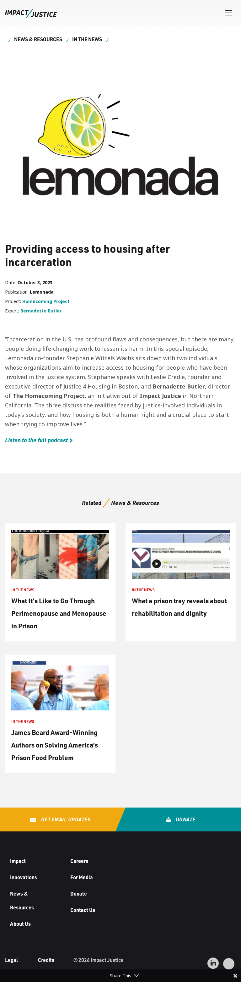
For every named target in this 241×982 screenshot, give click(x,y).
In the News (87, 39)
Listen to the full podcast (36, 440)
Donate (184, 819)
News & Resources (38, 39)
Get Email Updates (65, 819)
